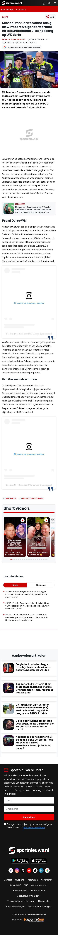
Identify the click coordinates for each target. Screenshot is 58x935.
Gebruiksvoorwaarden (28, 895)
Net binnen (7, 9)
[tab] (11, 559)
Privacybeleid (19, 890)
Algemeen (41, 585)
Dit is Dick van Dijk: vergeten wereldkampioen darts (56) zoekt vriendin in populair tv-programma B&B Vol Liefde (33, 709)
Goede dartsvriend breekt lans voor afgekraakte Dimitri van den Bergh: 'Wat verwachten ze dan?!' (35, 725)
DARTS (5, 17)
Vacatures (33, 879)
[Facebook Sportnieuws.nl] (10, 870)
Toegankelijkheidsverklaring (21, 901)
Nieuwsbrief (15, 885)
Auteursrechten (39, 885)
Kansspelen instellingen (39, 906)
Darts (15, 585)
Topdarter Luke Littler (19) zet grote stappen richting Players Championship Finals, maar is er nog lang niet (34, 688)
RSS (26, 885)
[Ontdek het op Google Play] (20, 861)
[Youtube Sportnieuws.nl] (29, 870)
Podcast (21, 9)
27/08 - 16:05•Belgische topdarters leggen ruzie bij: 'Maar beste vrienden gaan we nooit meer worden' (26, 594)
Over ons (19, 879)
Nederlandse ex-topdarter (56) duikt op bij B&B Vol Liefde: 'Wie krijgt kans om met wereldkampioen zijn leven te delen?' (34, 742)
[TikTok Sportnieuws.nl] (35, 870)
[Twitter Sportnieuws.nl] (23, 870)
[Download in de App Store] (39, 861)
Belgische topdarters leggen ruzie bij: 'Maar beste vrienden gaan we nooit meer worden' (33, 667)
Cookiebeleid (36, 890)
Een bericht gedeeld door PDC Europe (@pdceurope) (29, 334)
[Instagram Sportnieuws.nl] (17, 870)
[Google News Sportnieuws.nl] (47, 870)
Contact (8, 879)
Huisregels (43, 901)
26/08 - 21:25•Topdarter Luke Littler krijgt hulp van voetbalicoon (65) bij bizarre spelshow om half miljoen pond (27, 606)
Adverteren (46, 879)
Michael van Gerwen (32, 498)
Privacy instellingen (15, 906)
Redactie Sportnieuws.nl (13, 39)
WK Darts (11, 498)
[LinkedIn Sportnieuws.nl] (41, 870)
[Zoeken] (49, 3)
